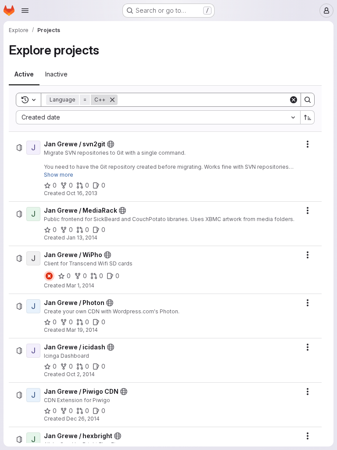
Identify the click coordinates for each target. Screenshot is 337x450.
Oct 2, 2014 (80, 374)
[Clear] (293, 99)
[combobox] (158, 117)
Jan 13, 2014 (81, 237)
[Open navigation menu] (25, 11)
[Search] (308, 100)
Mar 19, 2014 (82, 330)
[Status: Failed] (49, 276)
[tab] (24, 74)
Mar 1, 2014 (80, 285)
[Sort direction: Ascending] (308, 117)
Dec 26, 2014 (83, 418)
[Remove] (112, 99)
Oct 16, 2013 (81, 193)
